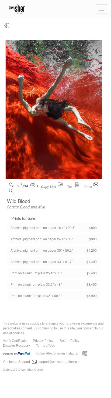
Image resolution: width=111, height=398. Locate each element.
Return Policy (69, 341)
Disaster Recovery (16, 346)
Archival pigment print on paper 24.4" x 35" (54, 239)
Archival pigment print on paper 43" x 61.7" (54, 261)
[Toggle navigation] (101, 9)
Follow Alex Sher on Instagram (58, 353)
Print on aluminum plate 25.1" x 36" (54, 273)
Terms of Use (45, 346)
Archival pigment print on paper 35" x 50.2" (54, 250)
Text (70, 186)
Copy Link (48, 186)
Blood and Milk (32, 207)
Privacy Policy (43, 341)
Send (88, 186)
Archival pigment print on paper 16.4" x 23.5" (54, 227)
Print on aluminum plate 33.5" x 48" (54, 284)
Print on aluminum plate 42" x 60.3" (54, 295)
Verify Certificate (15, 341)
